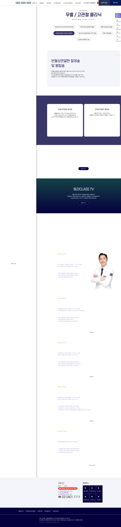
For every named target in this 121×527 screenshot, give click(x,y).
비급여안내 (56, 511)
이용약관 (39, 511)
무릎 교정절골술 (107, 33)
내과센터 (85, 3)
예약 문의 (115, 2)
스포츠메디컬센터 (68, 3)
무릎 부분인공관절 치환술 (87, 27)
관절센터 (41, 3)
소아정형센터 (57, 3)
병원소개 (34, 3)
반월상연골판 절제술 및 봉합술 (64, 33)
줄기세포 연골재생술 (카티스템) (87, 33)
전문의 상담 (104, 2)
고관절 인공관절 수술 (83, 39)
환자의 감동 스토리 (118, 15)
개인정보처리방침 (30, 511)
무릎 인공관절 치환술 (106, 27)
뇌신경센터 (78, 3)
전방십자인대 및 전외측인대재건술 (64, 27)
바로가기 (83, 168)
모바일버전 (47, 511)
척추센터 (48, 3)
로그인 (94, 2)
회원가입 (89, 2)
